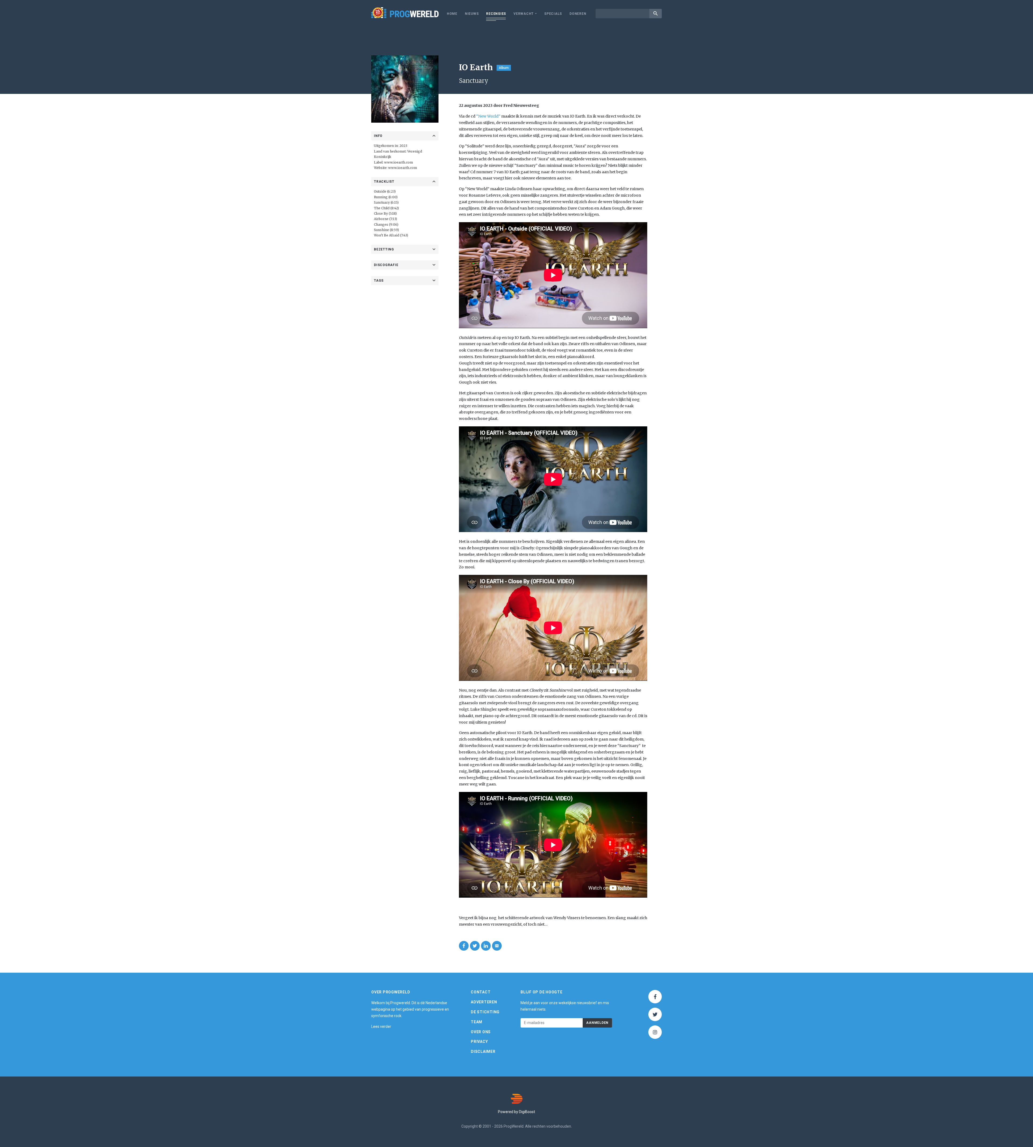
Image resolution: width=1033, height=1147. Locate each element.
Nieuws (472, 14)
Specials (553, 14)
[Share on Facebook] (464, 946)
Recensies (496, 14)
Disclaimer (483, 1051)
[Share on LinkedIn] (486, 946)
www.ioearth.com (398, 162)
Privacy (479, 1041)
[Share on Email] (497, 946)
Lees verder (381, 1026)
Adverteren (484, 1002)
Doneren (577, 14)
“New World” (488, 116)
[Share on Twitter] (475, 946)
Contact (480, 992)
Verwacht (524, 14)
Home (452, 14)
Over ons (481, 1032)
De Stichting (485, 1012)
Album (504, 68)
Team (476, 1022)
